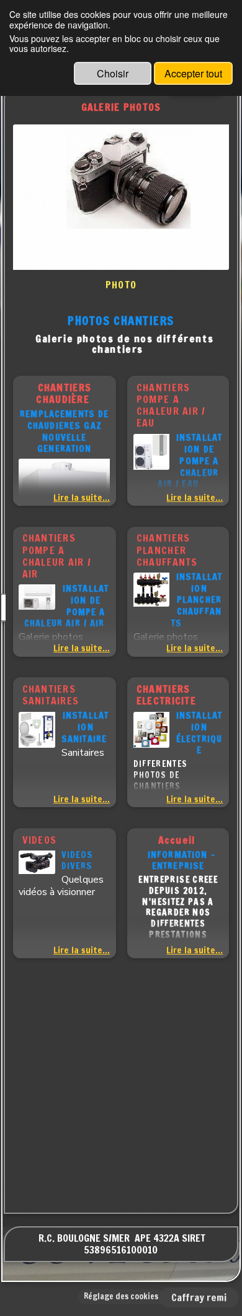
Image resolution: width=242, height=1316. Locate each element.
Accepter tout (193, 73)
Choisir (112, 73)
